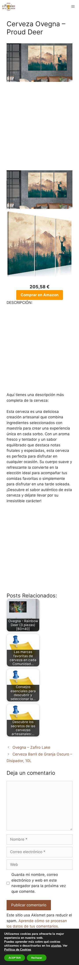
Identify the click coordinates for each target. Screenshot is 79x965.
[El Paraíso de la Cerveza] (8, 6)
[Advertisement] (39, 128)
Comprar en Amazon (40, 295)
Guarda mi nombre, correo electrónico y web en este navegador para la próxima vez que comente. (38, 883)
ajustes (56, 946)
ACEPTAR (15, 958)
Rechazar (36, 958)
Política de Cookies (17, 949)
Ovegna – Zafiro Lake (31, 747)
